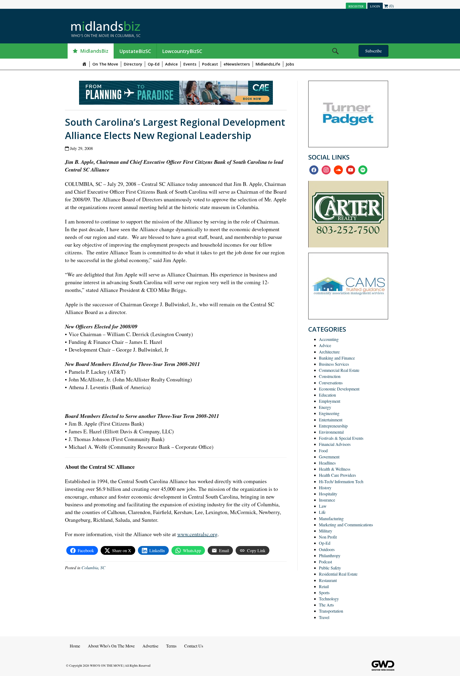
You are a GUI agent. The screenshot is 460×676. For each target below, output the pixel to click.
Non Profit (328, 537)
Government (329, 456)
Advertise (150, 646)
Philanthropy (329, 555)
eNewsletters (237, 64)
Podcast (210, 64)
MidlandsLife (268, 64)
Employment (329, 401)
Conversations (331, 382)
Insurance (327, 500)
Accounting (329, 339)
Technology (329, 598)
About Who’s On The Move (111, 646)
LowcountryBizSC (182, 51)
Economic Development (339, 389)
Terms (171, 646)
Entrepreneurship (333, 426)
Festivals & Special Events (341, 438)
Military (325, 531)
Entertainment (330, 419)
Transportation (331, 611)
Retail (324, 586)
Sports (324, 592)
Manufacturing (331, 518)
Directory (133, 64)
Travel (324, 617)
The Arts (326, 605)
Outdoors (327, 549)
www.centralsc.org (197, 534)
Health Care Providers (337, 475)
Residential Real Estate (338, 574)
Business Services (334, 364)
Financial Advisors (335, 444)
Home (75, 646)
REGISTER (356, 6)
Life (322, 512)
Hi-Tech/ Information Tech (341, 481)
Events (189, 64)
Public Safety (330, 568)
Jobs (290, 64)
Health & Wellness (334, 469)
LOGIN (375, 6)
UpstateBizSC (135, 51)
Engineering (329, 413)
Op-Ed (153, 64)
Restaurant (328, 580)
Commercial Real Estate (339, 370)
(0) (391, 6)
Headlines (327, 463)
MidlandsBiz (94, 51)
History (325, 487)
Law (323, 506)
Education (327, 395)
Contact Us (193, 646)
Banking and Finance (337, 358)
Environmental (331, 432)
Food (323, 450)
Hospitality (328, 493)
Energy (325, 407)
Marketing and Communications (346, 524)
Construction (329, 376)
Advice (171, 64)
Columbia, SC (93, 567)
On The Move (105, 64)
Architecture (329, 352)
